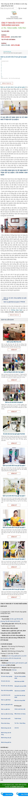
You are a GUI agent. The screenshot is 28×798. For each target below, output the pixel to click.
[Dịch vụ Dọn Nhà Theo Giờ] (14, 332)
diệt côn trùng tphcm (14, 658)
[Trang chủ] (1, 51)
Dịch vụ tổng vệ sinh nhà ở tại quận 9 (14, 372)
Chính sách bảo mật (20, 709)
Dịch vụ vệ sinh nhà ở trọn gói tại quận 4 (14, 527)
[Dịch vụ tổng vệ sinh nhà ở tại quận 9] (14, 362)
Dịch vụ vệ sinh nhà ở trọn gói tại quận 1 (14, 589)
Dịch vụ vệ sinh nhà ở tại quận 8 (14, 402)
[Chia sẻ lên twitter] (7, 2)
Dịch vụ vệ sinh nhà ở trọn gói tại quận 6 (14, 465)
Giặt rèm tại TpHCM (20, 690)
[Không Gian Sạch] (14, 15)
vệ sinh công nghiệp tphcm (14, 656)
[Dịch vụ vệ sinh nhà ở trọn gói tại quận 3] (14, 549)
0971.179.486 (15, 45)
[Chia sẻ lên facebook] (4, 2)
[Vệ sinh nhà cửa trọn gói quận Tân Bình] (14, 424)
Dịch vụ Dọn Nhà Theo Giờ (14, 342)
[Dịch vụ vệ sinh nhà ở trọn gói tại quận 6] (14, 456)
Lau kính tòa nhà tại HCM (20, 696)
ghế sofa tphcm (20, 663)
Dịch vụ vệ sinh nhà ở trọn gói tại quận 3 (14, 559)
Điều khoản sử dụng (20, 713)
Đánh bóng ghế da (6, 742)
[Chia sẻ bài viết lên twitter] (12, 610)
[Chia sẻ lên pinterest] (9, 2)
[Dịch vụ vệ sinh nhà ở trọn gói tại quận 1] (14, 579)
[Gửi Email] (2, 2)
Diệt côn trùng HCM (20, 700)
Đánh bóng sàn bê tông (6, 733)
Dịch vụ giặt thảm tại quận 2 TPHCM (14, 302)
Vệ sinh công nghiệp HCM (20, 677)
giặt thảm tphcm (11, 663)
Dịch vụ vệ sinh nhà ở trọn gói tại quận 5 (14, 496)
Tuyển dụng (18, 718)
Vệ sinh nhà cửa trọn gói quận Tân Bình (14, 434)
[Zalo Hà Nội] (2, 793)
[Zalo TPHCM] (17, 793)
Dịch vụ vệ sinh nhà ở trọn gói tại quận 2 (13, 87)
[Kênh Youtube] (11, 2)
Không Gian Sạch (16, 310)
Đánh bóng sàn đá (6, 728)
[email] (1, 610)
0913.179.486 (5, 45)
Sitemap (14, 670)
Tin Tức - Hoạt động (20, 723)
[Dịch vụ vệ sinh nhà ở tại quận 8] (14, 392)
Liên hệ (17, 727)
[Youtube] (15, 610)
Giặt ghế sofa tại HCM (20, 686)
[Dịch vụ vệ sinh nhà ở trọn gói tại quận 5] (14, 486)
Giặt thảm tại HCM (19, 681)
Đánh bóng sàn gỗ (6, 737)
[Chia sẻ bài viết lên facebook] (8, 610)
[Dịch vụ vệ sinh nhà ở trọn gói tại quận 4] (14, 517)
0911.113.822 (5, 37)
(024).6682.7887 (16, 37)
